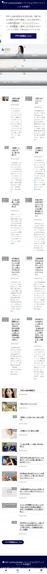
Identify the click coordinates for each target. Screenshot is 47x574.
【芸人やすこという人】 (39, 100)
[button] (13, 542)
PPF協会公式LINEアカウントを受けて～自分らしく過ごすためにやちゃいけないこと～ (32, 476)
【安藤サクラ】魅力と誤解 (39, 150)
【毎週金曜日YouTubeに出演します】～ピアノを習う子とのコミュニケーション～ (32, 491)
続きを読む (37, 189)
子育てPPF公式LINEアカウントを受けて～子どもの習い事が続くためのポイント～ (32, 460)
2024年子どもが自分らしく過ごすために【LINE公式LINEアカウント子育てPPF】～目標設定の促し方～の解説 (39, 330)
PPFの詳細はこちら (23, 36)
